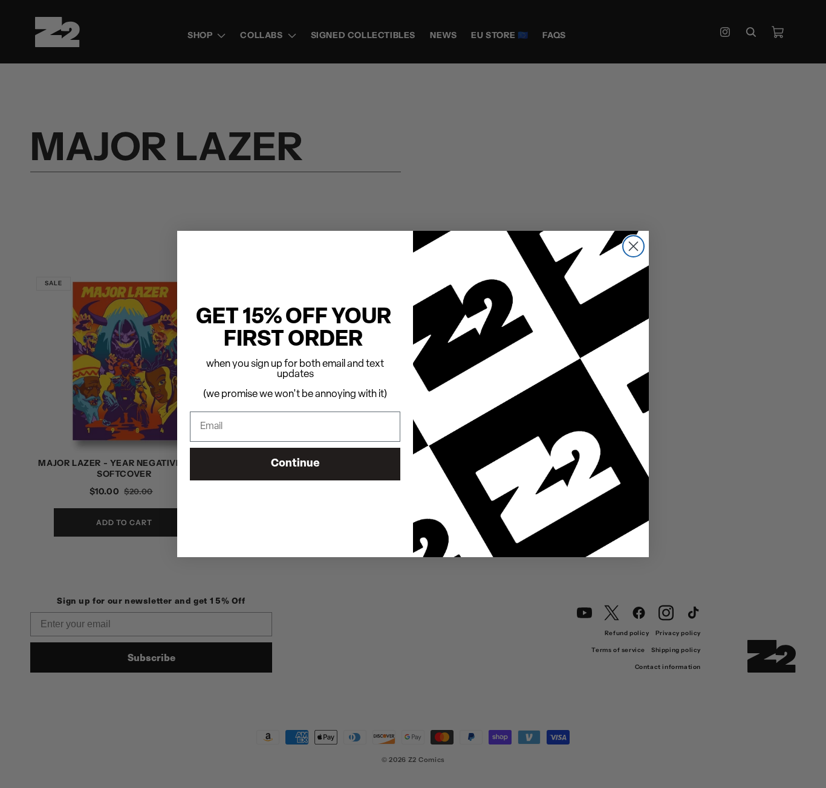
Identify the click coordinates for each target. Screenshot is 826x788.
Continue (295, 464)
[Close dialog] (633, 246)
